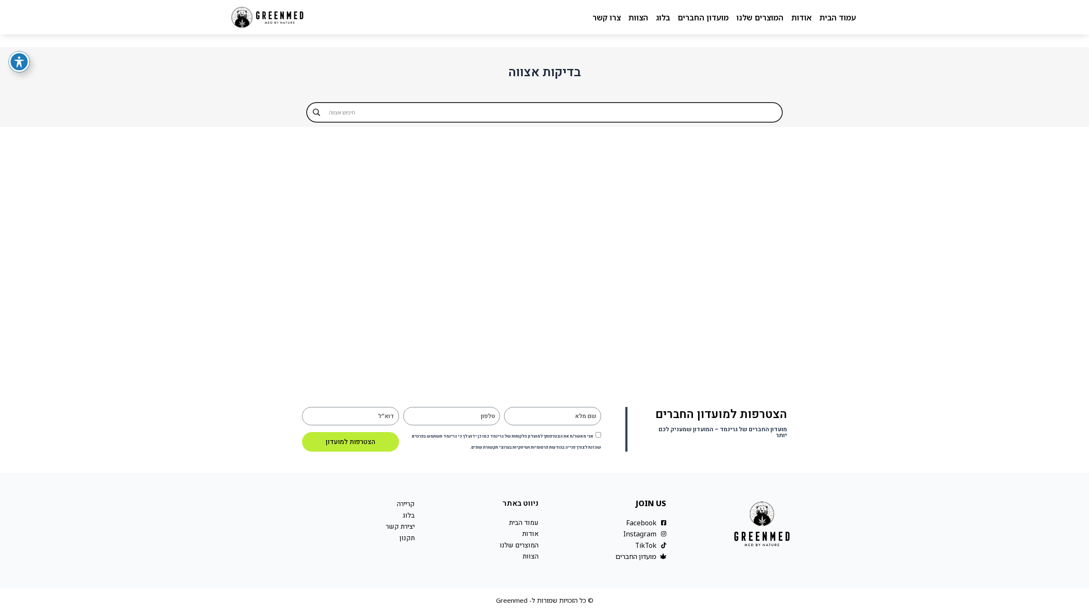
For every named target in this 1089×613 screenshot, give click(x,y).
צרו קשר (607, 17)
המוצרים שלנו (760, 17)
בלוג (663, 17)
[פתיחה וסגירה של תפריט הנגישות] (19, 62)
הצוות (638, 17)
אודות (801, 17)
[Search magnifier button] (316, 112)
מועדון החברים (703, 17)
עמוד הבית (837, 17)
